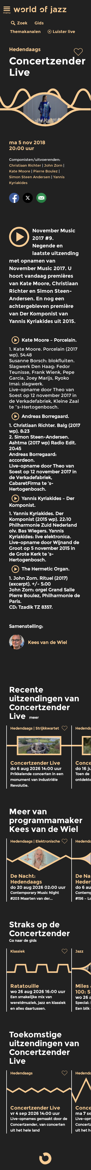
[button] (19, 237)
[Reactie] (41, 199)
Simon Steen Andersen (29, 177)
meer (34, 717)
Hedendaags (25, 49)
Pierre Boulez (45, 171)
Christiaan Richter (25, 165)
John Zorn (53, 165)
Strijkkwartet (47, 728)
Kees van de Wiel (47, 642)
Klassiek (17, 951)
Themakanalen (25, 31)
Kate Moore (19, 171)
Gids (39, 23)
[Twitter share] (28, 199)
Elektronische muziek (55, 841)
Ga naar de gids (23, 940)
